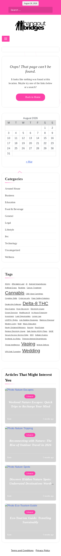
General (9, 216)
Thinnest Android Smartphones (34, 339)
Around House (12, 188)
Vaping (28, 343)
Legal (8, 222)
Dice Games (10, 309)
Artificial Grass (11, 288)
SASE (51, 331)
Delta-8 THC (35, 303)
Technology (11, 243)
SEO (32, 335)
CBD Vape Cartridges (34, 294)
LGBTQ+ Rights (11, 320)
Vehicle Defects (43, 345)
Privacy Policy (43, 550)
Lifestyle (9, 229)
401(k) (7, 284)
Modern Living (10, 324)
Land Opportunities (22, 316)
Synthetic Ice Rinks (13, 339)
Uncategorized (12, 250)
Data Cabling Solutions (40, 298)
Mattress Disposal (47, 320)
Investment (9, 316)
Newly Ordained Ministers (15, 327)
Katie (9, 419)
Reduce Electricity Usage (15, 331)
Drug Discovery (22, 309)
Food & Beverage (14, 209)
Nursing (30, 327)
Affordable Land (18, 284)
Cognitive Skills (11, 298)
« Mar (29, 161)
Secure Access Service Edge (16, 335)
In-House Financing (39, 313)
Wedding (31, 350)
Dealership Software (13, 304)
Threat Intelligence (12, 345)
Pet (6, 236)
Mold (19, 324)
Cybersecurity (24, 298)
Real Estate (39, 327)
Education (10, 202)
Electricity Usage (37, 309)
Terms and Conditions (22, 550)
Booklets (21, 288)
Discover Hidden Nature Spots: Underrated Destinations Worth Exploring (30, 483)
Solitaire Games (41, 335)
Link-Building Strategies (28, 320)
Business (9, 195)
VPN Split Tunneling (13, 352)
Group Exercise (11, 313)
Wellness (9, 257)
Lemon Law (36, 316)
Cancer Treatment (34, 288)
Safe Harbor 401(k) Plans (37, 331)
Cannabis (14, 292)
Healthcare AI (24, 313)
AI (27, 284)
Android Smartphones (37, 284)
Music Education (29, 324)
